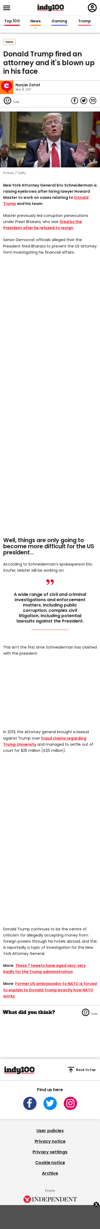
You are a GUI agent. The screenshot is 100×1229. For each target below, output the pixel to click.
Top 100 (12, 21)
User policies (50, 1131)
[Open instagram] (70, 1103)
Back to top (86, 1069)
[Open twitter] (50, 1103)
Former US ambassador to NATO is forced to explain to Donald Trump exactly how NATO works (50, 990)
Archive (50, 1173)
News (35, 21)
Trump (84, 21)
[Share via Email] (92, 100)
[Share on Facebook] (74, 100)
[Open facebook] (30, 1103)
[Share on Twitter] (83, 100)
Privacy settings (50, 1152)
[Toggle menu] (8, 8)
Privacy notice (50, 1141)
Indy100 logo (51, 7)
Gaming (59, 21)
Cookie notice (50, 1163)
